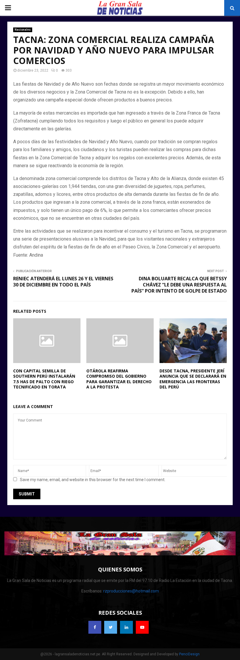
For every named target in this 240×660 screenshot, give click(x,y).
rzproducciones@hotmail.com (131, 591)
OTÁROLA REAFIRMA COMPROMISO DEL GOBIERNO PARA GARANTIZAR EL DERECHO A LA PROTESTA (119, 379)
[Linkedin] (126, 627)
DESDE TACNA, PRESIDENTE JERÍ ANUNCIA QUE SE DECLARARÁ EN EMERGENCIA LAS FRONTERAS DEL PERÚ (193, 379)
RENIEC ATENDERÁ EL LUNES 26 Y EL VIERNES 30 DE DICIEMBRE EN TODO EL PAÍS (63, 281)
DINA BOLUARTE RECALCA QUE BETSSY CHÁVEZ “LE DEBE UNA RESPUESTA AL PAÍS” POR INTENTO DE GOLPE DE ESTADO (179, 284)
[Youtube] (142, 627)
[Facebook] (94, 627)
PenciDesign (189, 654)
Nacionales (23, 29)
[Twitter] (110, 627)
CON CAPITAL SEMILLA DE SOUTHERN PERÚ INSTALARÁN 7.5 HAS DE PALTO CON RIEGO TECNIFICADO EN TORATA (44, 379)
